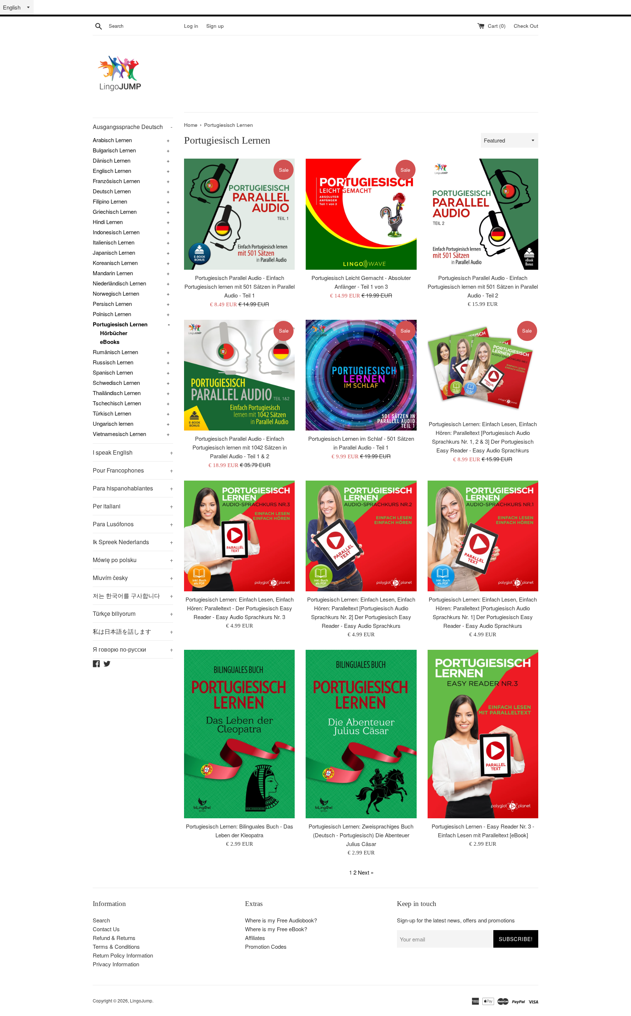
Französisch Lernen (116, 181)
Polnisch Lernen (112, 314)
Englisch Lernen (112, 170)
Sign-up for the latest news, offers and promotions (456, 920)
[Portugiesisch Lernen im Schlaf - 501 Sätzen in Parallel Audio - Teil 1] (361, 375)
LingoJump (141, 1000)
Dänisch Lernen (111, 160)
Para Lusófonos (133, 524)
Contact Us (106, 929)
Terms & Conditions (116, 946)
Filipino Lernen (110, 201)
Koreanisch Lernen (115, 262)
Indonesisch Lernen (116, 232)
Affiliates (255, 937)
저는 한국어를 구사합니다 (133, 595)
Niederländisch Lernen (119, 283)
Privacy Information (116, 964)
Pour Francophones (133, 470)
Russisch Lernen (113, 362)
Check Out (526, 25)
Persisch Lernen (112, 303)
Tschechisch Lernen (117, 403)
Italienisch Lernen (113, 242)
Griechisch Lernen (115, 211)
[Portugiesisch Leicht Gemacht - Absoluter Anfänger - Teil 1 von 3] (361, 214)
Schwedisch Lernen (116, 382)
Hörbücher (113, 333)
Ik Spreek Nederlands (133, 542)
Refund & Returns (114, 937)
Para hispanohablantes (133, 488)
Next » (366, 872)
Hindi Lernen (108, 221)
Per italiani (133, 506)
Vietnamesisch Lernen (119, 433)
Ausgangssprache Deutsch (132, 126)
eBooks (109, 342)
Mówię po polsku (133, 560)
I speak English (133, 452)
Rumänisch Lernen (115, 352)
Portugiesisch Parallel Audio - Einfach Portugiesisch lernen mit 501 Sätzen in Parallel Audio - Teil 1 (239, 286)
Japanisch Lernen (114, 252)
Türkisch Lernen (112, 413)
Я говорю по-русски (133, 649)
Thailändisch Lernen (117, 393)
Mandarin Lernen (113, 273)
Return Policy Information (123, 955)
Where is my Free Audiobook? (281, 920)
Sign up (215, 25)
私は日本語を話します (133, 631)
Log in (191, 25)
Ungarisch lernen (113, 423)
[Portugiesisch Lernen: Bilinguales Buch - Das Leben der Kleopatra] (239, 734)
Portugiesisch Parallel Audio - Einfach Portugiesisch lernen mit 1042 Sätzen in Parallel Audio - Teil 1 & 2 (239, 447)
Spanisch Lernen (113, 372)
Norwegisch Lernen (116, 293)
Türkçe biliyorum (133, 613)
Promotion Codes (266, 946)
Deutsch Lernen (112, 191)
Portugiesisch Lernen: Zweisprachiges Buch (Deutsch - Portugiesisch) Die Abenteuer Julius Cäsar (361, 835)
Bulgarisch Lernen (114, 150)
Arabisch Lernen (112, 140)
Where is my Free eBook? (276, 929)
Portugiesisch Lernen (120, 324)
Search (101, 920)
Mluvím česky (133, 577)
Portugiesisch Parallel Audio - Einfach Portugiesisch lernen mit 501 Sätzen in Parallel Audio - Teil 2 (483, 286)
